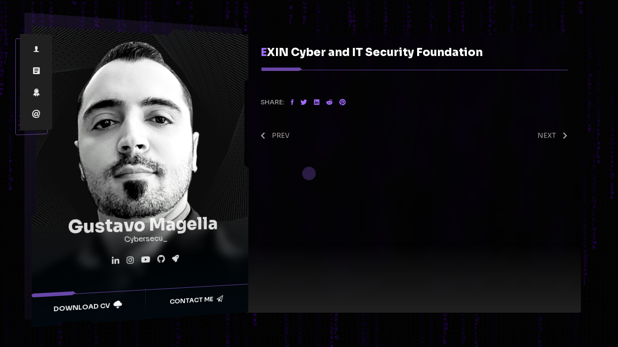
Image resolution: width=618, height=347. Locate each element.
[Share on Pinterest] (342, 102)
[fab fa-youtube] (145, 260)
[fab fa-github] (161, 260)
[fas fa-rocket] (174, 259)
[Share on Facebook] (292, 102)
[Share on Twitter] (303, 102)
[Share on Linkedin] (316, 102)
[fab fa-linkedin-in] (115, 262)
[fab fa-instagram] (129, 261)
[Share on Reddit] (329, 102)
